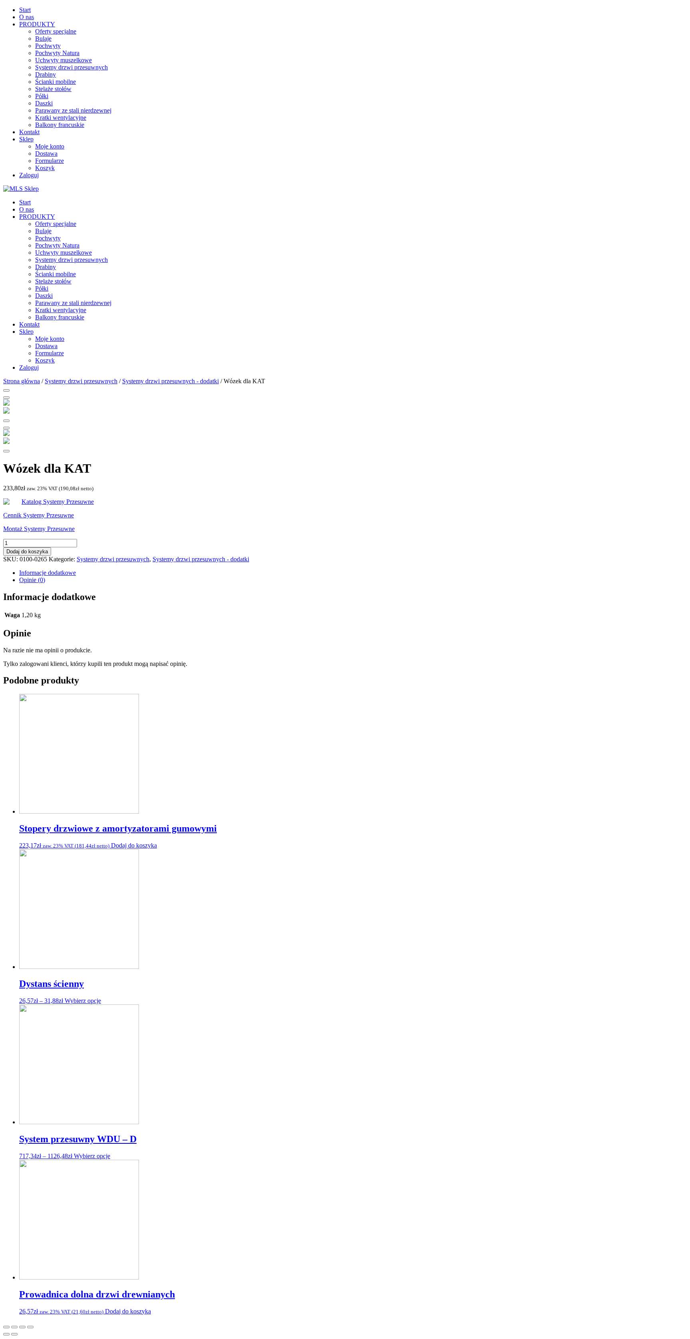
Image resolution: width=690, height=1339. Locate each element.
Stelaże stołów (53, 88)
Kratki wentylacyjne (60, 117)
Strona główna (21, 381)
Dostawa (46, 153)
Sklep (26, 139)
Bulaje (43, 38)
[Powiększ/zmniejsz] (30, 1327)
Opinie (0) (32, 579)
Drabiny (45, 74)
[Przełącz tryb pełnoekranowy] (22, 1327)
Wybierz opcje (83, 1000)
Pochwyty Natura (57, 53)
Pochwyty (48, 45)
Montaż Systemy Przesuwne (39, 528)
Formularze (49, 160)
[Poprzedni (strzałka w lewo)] (6, 1334)
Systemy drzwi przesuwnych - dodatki (170, 381)
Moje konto (49, 146)
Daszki (44, 103)
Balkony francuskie (59, 124)
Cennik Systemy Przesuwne (38, 515)
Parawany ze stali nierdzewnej (73, 110)
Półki (41, 96)
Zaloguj (29, 175)
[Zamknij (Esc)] (6, 1327)
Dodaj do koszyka (27, 552)
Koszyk (45, 167)
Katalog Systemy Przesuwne (58, 501)
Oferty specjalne (55, 31)
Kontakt (29, 132)
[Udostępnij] (14, 1327)
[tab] (353, 572)
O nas (26, 17)
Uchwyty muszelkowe (63, 60)
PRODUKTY (37, 24)
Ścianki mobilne (55, 81)
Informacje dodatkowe (47, 572)
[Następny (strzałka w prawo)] (14, 1334)
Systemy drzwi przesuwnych (71, 67)
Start (25, 9)
